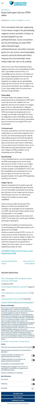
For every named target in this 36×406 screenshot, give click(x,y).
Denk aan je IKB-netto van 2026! (12, 299)
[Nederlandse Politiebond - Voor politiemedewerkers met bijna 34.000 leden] (18, 3)
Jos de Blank (26, 20)
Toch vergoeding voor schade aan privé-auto (15, 293)
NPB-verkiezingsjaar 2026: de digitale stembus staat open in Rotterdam (16, 280)
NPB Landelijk (5, 10)
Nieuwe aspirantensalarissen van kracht (14, 287)
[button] (2, 3)
